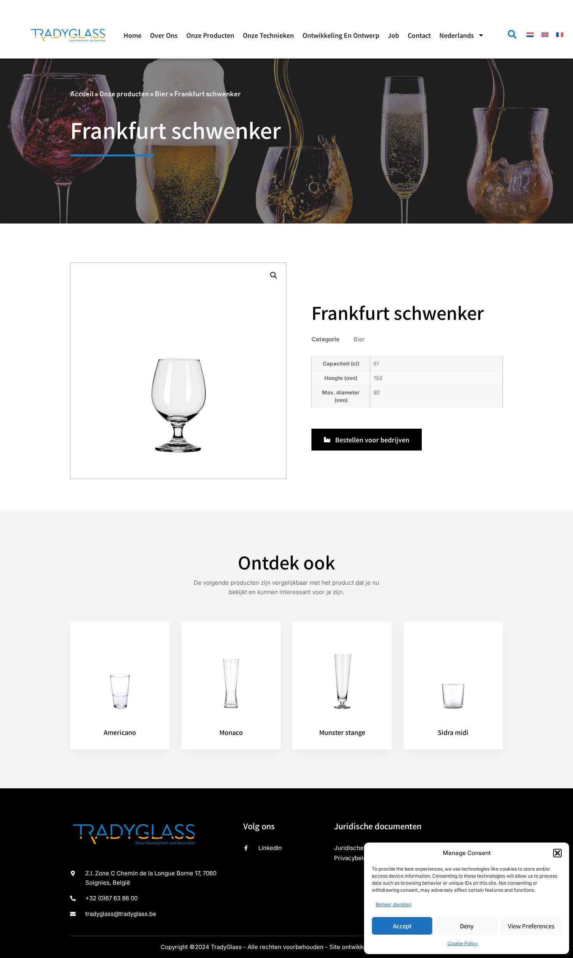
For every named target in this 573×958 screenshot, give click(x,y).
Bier (161, 94)
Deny (467, 926)
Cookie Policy (462, 943)
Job (393, 35)
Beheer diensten (394, 904)
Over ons (164, 35)
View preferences (531, 926)
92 (376, 392)
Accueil (82, 94)
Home (132, 35)
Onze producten (210, 35)
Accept (402, 926)
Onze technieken (268, 35)
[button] (557, 853)
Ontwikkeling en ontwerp (340, 35)
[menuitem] (461, 35)
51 (376, 363)
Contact (419, 35)
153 (377, 378)
